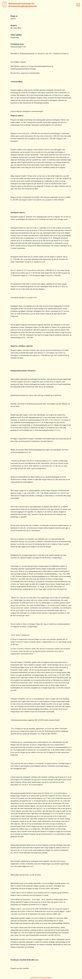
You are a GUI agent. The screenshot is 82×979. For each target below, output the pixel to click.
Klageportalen (46, 978)
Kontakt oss (34, 978)
